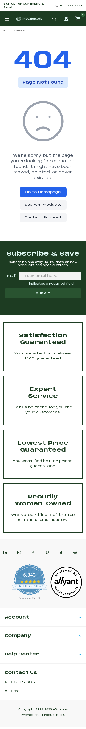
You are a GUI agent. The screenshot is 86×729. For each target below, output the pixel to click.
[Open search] (54, 19)
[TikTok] (61, 552)
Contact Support (43, 217)
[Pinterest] (47, 552)
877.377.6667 (71, 5)
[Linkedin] (5, 552)
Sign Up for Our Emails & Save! (23, 6)
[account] (66, 19)
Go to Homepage (43, 192)
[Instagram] (19, 552)
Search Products (43, 204)
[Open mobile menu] (7, 19)
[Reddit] (75, 552)
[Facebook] (33, 552)
